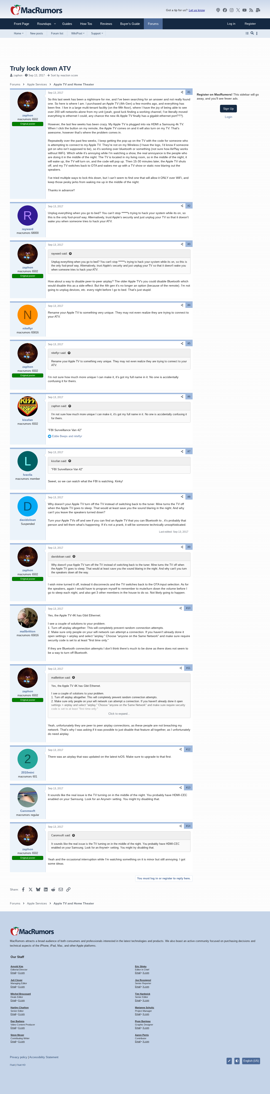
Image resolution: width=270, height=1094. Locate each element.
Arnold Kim (17, 966)
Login (228, 117)
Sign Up (228, 108)
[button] (42, 24)
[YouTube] (244, 10)
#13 (188, 787)
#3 (189, 244)
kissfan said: (59, 461)
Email (13, 972)
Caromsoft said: (61, 835)
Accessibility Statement (43, 1057)
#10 (188, 608)
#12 (188, 749)
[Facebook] (225, 10)
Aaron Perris (142, 1035)
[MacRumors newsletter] (258, 10)
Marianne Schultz (144, 1007)
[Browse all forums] (247, 33)
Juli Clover (16, 980)
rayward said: (59, 253)
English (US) (251, 1060)
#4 (189, 305)
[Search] (252, 33)
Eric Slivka (140, 966)
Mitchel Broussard (21, 994)
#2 (189, 205)
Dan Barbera (17, 1021)
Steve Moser (17, 1035)
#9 (189, 547)
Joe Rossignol (143, 980)
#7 (189, 451)
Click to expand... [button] (119, 713)
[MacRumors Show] (218, 10)
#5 (189, 343)
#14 (188, 826)
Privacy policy (18, 1057)
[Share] (182, 92)
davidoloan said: (61, 556)
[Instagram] (232, 10)
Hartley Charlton (20, 1007)
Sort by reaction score (64, 75)
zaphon (18, 75)
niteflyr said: (58, 352)
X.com (21, 972)
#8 (189, 496)
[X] (238, 10)
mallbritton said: (61, 677)
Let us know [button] (197, 10)
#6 (189, 396)
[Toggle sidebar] (257, 33)
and (67, 436)
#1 (189, 92)
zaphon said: (59, 406)
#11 (188, 668)
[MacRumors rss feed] (251, 10)
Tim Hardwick (142, 994)
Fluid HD (21, 1065)
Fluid (12, 1065)
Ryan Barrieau (143, 1021)
